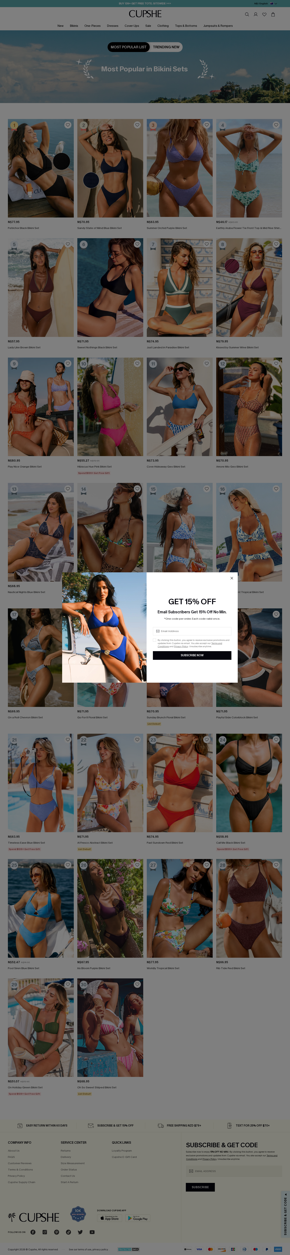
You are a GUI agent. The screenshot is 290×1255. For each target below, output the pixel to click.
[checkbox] (154, 640)
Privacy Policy (181, 646)
